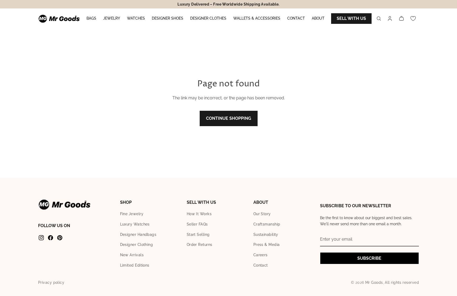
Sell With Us (351, 18)
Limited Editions (134, 265)
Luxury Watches (135, 224)
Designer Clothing (136, 244)
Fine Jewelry (131, 214)
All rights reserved (402, 282)
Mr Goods (374, 282)
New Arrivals (132, 255)
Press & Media (266, 244)
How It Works (199, 214)
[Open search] (379, 18)
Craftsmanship (266, 224)
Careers (260, 255)
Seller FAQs (197, 224)
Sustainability (265, 234)
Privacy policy (51, 282)
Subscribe (369, 258)
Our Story (262, 214)
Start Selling (198, 234)
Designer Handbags (138, 234)
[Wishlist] (413, 18)
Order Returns (199, 244)
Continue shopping (228, 118)
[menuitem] (91, 18)
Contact (260, 265)
